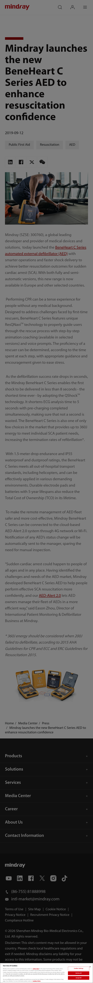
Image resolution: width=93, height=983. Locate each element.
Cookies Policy (37, 981)
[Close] (90, 967)
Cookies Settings (78, 968)
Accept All (78, 977)
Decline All (79, 973)
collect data (36, 968)
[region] (46, 973)
